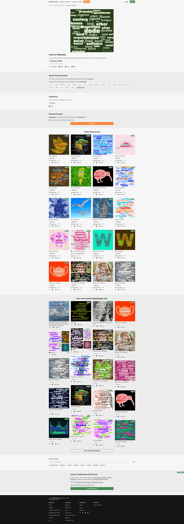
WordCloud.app (53, 1)
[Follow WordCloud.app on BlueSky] (85, 513)
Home (50, 5)
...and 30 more (80, 87)
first (62, 87)
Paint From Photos (97, 505)
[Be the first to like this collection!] (49, 354)
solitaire (104, 84)
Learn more (90, 79)
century (114, 84)
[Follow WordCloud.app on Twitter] (83, 513)
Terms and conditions (70, 515)
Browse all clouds (53, 458)
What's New (68, 507)
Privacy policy (68, 512)
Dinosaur (103, 465)
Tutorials (51, 517)
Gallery (80, 1)
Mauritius (62, 84)
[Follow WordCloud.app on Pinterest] (88, 513)
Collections (81, 510)
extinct (57, 87)
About (66, 510)
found (79, 84)
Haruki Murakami (80, 253)
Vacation (83, 465)
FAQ (50, 520)
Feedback (67, 517)
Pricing (88, 1)
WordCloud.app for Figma (54, 512)
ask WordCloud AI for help (100, 479)
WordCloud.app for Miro (54, 515)
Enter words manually (100, 477)
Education (62, 465)
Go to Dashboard (92, 488)
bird (109, 84)
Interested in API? (69, 520)
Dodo (72, 79)
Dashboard (62, 1)
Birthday (76, 465)
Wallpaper (95, 465)
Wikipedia (52, 103)
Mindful (89, 465)
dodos (56, 84)
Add (74, 66)
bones (120, 84)
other (85, 84)
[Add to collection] (52, 162)
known (51, 87)
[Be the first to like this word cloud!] (49, 67)
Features (68, 1)
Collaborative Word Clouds (55, 510)
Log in (126, 1)
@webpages (54, 61)
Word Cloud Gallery (59, 5)
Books (80, 507)
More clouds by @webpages (92, 450)
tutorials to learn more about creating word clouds (89, 482)
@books (74, 255)
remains (74, 84)
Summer (69, 465)
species (67, 87)
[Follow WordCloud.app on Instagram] (80, 513)
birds (68, 84)
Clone (68, 66)
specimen (126, 84)
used (132, 84)
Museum (97, 84)
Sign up (132, 1)
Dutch (73, 87)
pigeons (91, 84)
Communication (54, 465)
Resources (74, 1)
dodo (51, 84)
